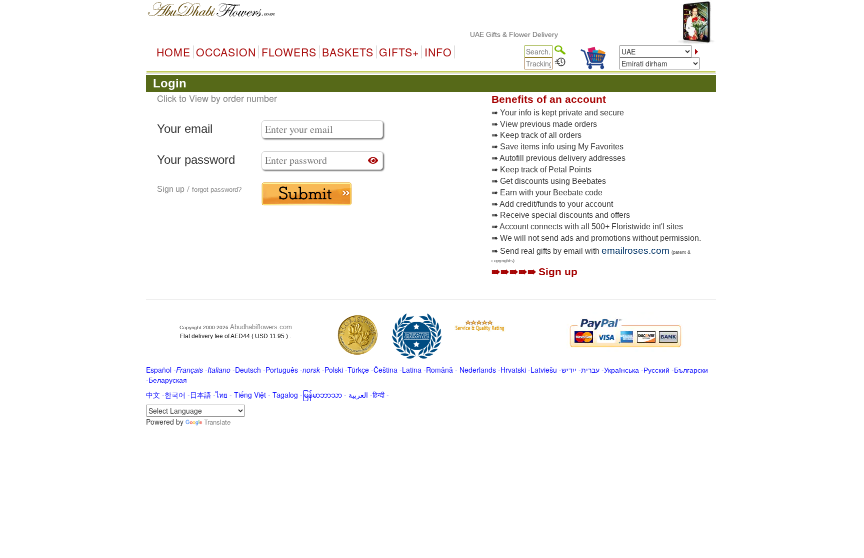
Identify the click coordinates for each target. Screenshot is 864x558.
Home (173, 51)
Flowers (289, 51)
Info (438, 51)
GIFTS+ (399, 51)
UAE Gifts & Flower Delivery (507, 34)
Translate (217, 422)
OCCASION (226, 51)
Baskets (348, 51)
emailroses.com (636, 250)
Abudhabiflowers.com (261, 327)
